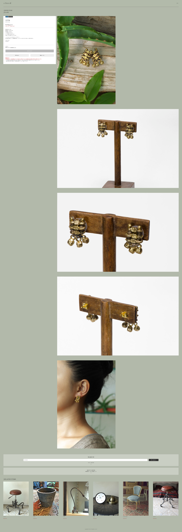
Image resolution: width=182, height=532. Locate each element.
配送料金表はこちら (13, 47)
